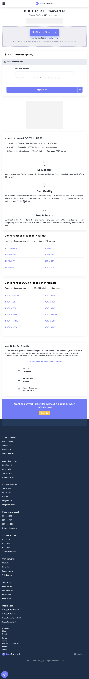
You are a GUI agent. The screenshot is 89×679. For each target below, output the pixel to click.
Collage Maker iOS (9, 614)
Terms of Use (72, 41)
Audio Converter (8, 477)
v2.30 (42, 661)
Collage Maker (7, 587)
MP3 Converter (7, 465)
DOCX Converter (12, 296)
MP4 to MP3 (6, 469)
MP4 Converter (7, 442)
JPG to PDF (6, 489)
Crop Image (6, 595)
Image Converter (8, 505)
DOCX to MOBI (11, 315)
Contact (5, 647)
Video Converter (8, 454)
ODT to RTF (49, 261)
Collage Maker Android (10, 610)
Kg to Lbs (5, 567)
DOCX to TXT (49, 308)
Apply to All (42, 90)
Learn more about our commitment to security (44, 362)
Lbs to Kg (5, 563)
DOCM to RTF (50, 248)
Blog (4, 631)
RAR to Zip (6, 540)
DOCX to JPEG (11, 327)
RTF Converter (11, 248)
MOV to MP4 (6, 450)
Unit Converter (7, 575)
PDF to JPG (6, 493)
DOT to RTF (49, 255)
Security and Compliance (11, 644)
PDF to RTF (10, 261)
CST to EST (6, 548)
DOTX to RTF (10, 255)
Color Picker (6, 599)
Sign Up (48, 38)
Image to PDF (7, 501)
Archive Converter (9, 552)
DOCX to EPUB (50, 315)
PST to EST (6, 544)
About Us (5, 628)
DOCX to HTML (11, 321)
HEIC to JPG (6, 497)
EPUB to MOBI (7, 524)
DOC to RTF (49, 267)
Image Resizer (7, 591)
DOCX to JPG (50, 321)
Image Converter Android (11, 618)
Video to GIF (6, 446)
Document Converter (10, 528)
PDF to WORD (7, 516)
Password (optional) (22, 69)
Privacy (5, 638)
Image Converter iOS (9, 622)
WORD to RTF (11, 267)
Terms (4, 641)
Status (4, 649)
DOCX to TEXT (50, 302)
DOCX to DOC (50, 296)
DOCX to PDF (10, 308)
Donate (5, 634)
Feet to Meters (7, 571)
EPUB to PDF (7, 520)
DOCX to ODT (10, 302)
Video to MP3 (7, 473)
